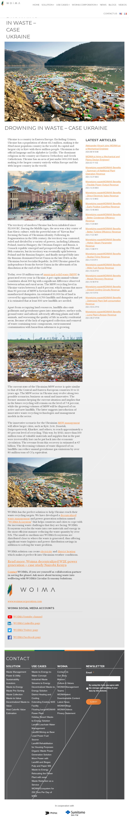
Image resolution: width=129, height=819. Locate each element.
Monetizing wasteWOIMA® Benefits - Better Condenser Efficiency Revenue (103, 217)
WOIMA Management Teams (68, 689)
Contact (12, 571)
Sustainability (12, 679)
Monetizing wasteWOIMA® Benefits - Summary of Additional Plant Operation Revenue (103, 170)
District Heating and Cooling (41, 696)
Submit (93, 702)
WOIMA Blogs (64, 705)
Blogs (112, 4)
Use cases (62, 4)
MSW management (69, 422)
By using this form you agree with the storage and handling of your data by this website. (104, 688)
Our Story (62, 675)
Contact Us (110, 13)
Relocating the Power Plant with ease (42, 775)
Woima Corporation (84, 4)
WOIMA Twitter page (25, 630)
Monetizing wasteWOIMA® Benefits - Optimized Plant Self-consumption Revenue (103, 300)
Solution (47, 4)
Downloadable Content (68, 698)
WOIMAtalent (63, 694)
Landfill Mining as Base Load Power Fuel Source (43, 736)
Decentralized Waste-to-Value (18, 704)
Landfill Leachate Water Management (43, 726)
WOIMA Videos (64, 709)
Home (36, 4)
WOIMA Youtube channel (27, 616)
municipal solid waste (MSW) (60, 274)
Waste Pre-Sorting (15, 690)
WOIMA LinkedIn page (26, 623)
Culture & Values (65, 683)
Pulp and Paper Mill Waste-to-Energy (41, 768)
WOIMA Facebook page (27, 637)
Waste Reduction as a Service (42, 783)
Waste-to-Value (13, 698)
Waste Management (16, 672)
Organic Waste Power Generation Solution (42, 753)
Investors (10, 683)
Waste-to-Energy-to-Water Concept (42, 674)
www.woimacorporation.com (25, 601)
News (103, 4)
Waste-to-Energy (14, 687)
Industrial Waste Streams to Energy (41, 681)
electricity (46, 551)
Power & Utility (13, 675)
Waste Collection (14, 694)
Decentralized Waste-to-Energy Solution (44, 689)
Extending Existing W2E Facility (43, 704)
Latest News (63, 702)
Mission (61, 679)
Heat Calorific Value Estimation (16, 711)
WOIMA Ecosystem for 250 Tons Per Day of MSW (43, 792)
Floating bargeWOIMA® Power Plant (43, 711)
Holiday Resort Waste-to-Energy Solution (43, 719)
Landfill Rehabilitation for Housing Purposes (42, 745)
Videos (122, 4)
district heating (66, 551)
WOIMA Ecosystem (20, 522)
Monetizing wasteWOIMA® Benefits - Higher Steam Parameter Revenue (103, 242)
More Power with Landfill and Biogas (41, 760)
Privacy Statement (66, 713)
